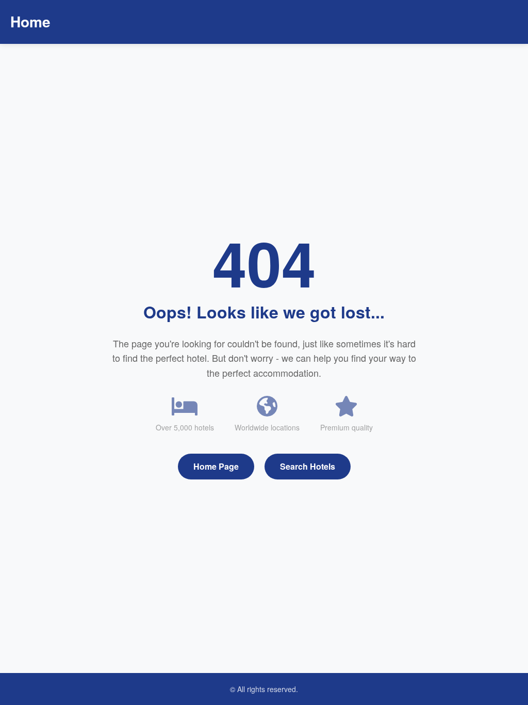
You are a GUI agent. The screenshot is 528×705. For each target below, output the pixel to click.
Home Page (216, 466)
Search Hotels (307, 466)
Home (30, 21)
